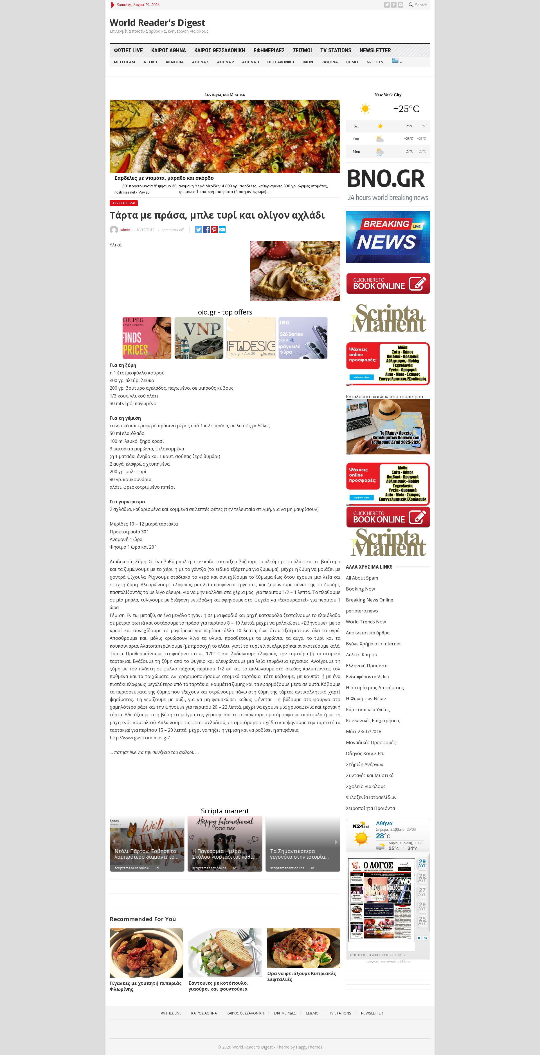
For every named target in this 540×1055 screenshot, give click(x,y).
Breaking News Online (369, 600)
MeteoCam (124, 61)
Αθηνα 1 (200, 61)
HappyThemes (309, 1047)
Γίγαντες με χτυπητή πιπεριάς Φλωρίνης (146, 986)
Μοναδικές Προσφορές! (371, 742)
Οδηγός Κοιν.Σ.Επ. (365, 753)
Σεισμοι (302, 50)
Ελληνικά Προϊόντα (367, 666)
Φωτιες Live (128, 50)
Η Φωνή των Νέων (366, 698)
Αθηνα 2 (225, 61)
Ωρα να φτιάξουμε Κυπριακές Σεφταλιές (301, 976)
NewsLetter (375, 50)
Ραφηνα (329, 61)
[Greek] (396, 62)
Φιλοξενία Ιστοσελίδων (371, 797)
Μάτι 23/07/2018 (363, 731)
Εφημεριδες (269, 50)
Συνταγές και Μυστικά (369, 775)
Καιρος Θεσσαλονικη (219, 50)
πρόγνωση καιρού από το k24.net (388, 961)
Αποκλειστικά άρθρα (368, 633)
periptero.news (362, 611)
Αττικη (150, 61)
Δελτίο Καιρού (361, 655)
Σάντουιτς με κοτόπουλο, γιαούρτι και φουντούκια (218, 986)
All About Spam (362, 578)
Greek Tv (374, 61)
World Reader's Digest (157, 22)
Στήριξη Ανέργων (364, 764)
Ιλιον (308, 61)
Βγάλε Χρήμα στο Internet (373, 644)
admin (125, 229)
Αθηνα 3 (250, 61)
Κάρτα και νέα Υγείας (368, 709)
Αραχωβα (175, 61)
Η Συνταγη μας (124, 203)
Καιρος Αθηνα (168, 50)
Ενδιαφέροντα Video (367, 677)
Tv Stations (335, 50)
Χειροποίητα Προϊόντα (370, 808)
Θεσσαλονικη (280, 61)
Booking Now (360, 589)
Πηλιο (352, 61)
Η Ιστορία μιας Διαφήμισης (375, 687)
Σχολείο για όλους (366, 786)
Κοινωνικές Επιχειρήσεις (373, 720)
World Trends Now (366, 622)
